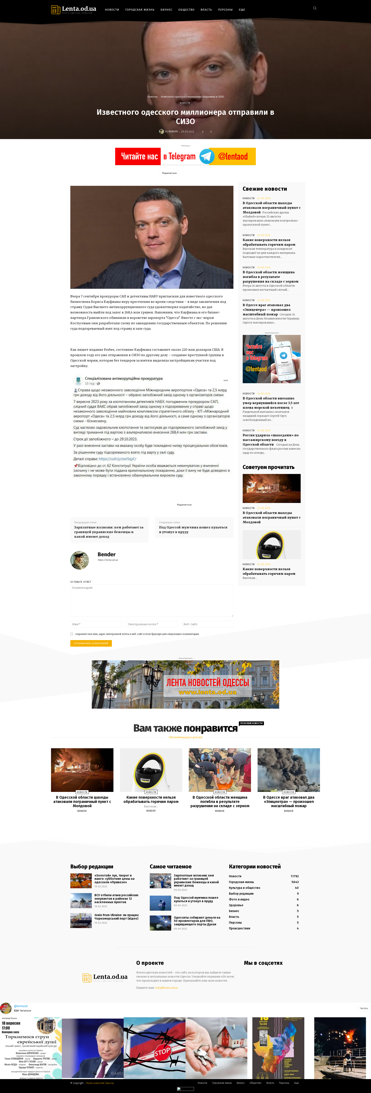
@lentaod (20, 1006)
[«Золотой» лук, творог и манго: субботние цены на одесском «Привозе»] (81, 880)
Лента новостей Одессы (100, 1083)
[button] (315, 8)
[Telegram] (300, 7)
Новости (152, 96)
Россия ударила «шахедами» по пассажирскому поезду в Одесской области (271, 439)
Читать (364, 1008)
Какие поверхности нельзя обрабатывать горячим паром (151, 799)
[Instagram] (294, 7)
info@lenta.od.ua (166, 987)
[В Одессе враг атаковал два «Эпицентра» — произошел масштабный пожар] (289, 770)
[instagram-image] (31, 1048)
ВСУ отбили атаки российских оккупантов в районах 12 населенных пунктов (116, 898)
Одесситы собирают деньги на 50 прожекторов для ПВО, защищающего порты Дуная (197, 921)
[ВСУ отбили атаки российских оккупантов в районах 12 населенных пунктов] (81, 900)
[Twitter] (306, 7)
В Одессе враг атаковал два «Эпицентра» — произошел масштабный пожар (267, 309)
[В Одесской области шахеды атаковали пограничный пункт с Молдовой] (272, 488)
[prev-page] (180, 820)
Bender (173, 131)
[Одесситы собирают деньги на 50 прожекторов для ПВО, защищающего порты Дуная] (160, 923)
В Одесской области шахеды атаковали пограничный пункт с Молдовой (272, 207)
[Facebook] (288, 7)
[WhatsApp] (215, 173)
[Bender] (162, 131)
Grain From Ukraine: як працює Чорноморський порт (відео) (116, 916)
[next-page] (189, 820)
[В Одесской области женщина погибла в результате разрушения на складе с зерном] (220, 770)
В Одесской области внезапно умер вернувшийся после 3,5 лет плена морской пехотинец (271, 402)
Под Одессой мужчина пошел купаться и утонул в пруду (193, 529)
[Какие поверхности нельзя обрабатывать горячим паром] (272, 544)
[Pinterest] (206, 173)
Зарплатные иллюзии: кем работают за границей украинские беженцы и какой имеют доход (108, 531)
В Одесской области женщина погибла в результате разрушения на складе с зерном (271, 276)
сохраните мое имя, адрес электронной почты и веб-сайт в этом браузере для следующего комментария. (137, 634)
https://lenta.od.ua (108, 560)
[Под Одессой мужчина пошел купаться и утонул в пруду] (160, 903)
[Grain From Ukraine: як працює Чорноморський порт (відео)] (81, 920)
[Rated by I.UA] (185, 1089)
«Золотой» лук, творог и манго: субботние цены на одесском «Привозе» (114, 879)
